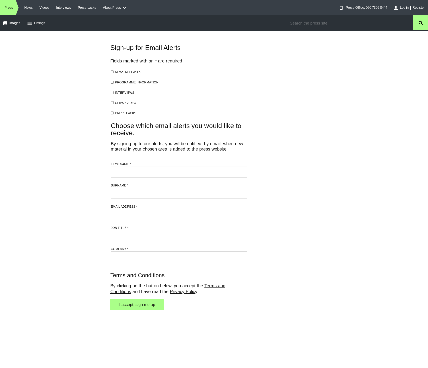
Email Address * (124, 206)
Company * (119, 249)
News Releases (128, 72)
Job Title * (119, 227)
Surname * (119, 185)
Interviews (124, 92)
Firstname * (121, 164)
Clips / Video (125, 103)
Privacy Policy (183, 291)
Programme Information (136, 82)
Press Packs (125, 113)
